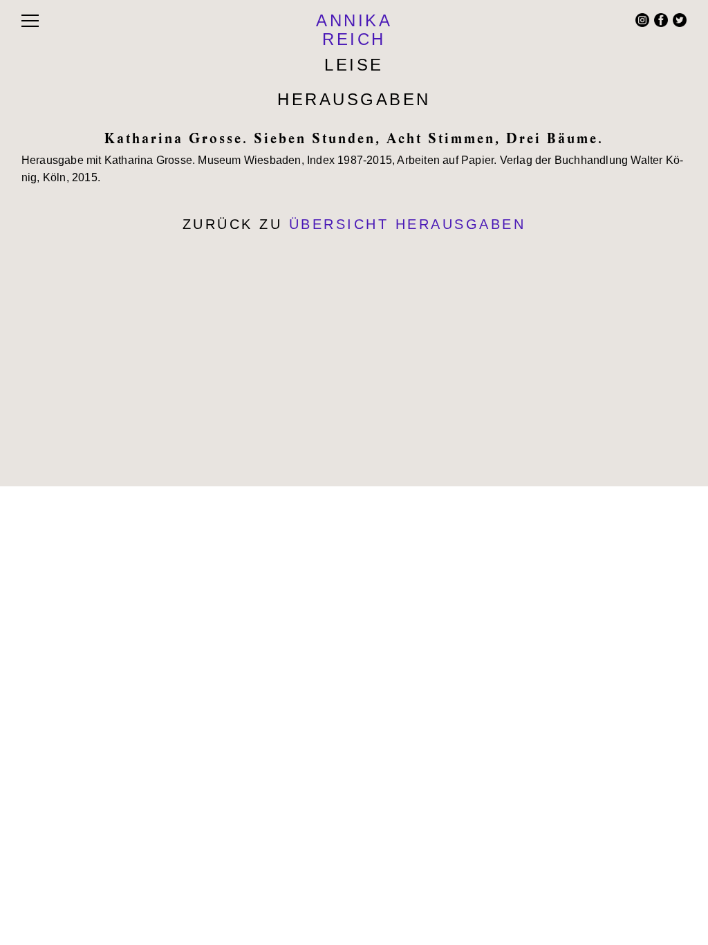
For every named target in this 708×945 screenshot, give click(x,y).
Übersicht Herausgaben (407, 224)
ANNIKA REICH (354, 29)
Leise (354, 64)
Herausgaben (354, 99)
